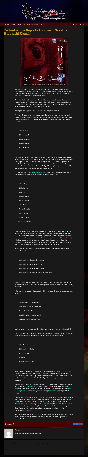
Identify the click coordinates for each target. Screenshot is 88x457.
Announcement (18, 424)
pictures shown (25, 119)
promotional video (34, 386)
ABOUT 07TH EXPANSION (33, 24)
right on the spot (40, 251)
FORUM (13, 24)
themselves (42, 172)
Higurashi (25, 424)
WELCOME (7, 24)
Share (80, 424)
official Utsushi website (48, 406)
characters (34, 172)
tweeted (51, 391)
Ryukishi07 (33, 106)
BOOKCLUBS (20, 24)
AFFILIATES (43, 24)
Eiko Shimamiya (63, 371)
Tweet (75, 424)
